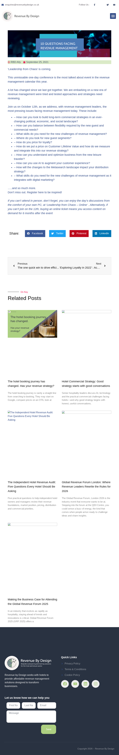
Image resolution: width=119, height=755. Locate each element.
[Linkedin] (85, 684)
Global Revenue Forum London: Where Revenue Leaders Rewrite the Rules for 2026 (86, 487)
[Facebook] (65, 684)
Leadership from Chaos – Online (67, 204)
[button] (113, 16)
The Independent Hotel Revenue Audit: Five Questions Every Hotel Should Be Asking (32, 487)
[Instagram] (95, 684)
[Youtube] (75, 684)
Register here (35, 192)
